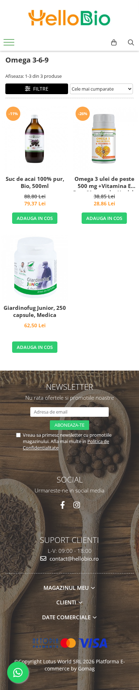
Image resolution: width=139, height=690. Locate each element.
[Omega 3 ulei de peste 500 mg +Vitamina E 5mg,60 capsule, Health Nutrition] (104, 139)
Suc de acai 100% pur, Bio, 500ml (35, 182)
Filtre (39, 88)
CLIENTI (67, 602)
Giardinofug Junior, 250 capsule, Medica (35, 311)
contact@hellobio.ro (73, 558)
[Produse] (10, 44)
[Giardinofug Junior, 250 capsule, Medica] (34, 268)
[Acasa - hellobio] (69, 17)
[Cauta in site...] (131, 43)
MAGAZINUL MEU (66, 587)
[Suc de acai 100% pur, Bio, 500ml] (34, 139)
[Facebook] (62, 505)
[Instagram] (76, 505)
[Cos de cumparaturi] (114, 43)
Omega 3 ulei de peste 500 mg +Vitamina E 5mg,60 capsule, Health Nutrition (104, 183)
